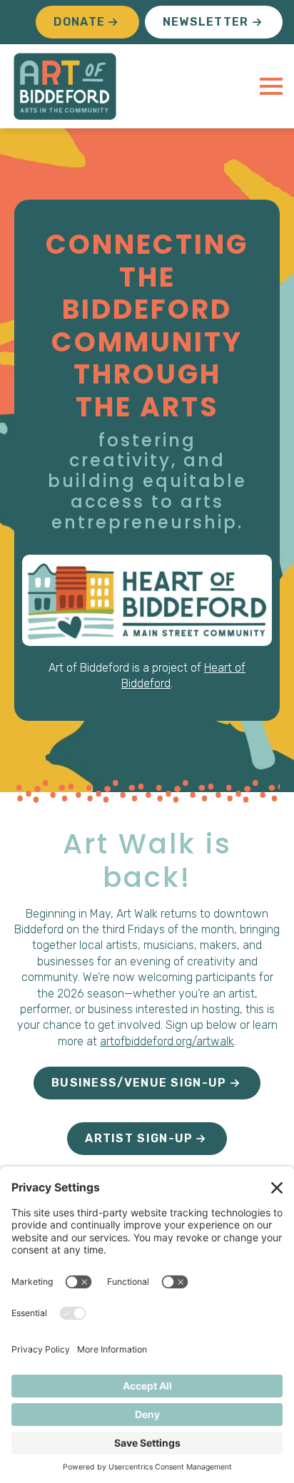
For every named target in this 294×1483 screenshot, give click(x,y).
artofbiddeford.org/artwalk (167, 1041)
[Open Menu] (271, 86)
